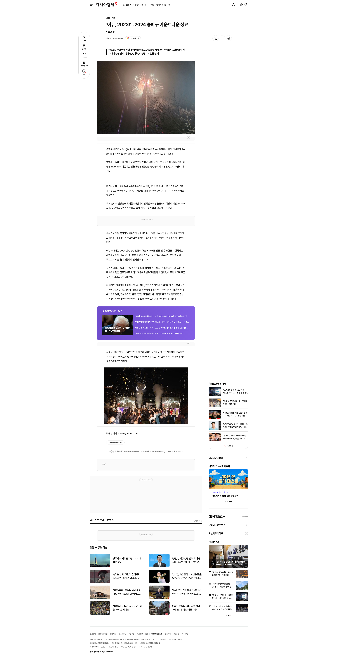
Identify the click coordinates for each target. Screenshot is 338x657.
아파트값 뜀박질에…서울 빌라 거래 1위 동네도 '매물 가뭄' (186, 608)
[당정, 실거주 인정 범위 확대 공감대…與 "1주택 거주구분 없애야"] (159, 566)
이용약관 (168, 634)
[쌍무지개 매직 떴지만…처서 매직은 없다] (100, 566)
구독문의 (131, 634)
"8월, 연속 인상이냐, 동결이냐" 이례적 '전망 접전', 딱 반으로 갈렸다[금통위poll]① (186, 592)
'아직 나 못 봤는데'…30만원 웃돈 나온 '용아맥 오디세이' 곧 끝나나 (222, 598)
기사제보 (140, 634)
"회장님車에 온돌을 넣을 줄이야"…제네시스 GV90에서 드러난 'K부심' (127, 592)
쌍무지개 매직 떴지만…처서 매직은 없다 (127, 560)
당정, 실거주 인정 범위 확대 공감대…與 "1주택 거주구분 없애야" (186, 560)
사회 (108, 18)
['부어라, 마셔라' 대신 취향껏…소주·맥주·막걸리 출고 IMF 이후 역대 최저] (215, 441)
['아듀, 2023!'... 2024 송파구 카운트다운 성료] (146, 97)
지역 (113, 18)
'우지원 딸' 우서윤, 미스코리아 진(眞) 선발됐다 (235, 402)
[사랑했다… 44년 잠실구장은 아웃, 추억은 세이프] (100, 614)
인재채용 (113, 634)
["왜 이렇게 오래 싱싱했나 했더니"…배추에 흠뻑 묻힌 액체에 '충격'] (242, 589)
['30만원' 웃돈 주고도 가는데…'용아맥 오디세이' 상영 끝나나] (215, 395)
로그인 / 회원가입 (233, 5)
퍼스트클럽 (122, 634)
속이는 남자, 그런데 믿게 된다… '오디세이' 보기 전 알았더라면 (127, 576)
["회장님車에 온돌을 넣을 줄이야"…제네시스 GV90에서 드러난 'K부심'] (100, 598)
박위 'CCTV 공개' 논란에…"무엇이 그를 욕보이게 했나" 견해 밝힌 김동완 (235, 426)
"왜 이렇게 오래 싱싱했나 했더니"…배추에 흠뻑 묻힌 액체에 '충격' (159, 333)
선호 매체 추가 (134, 38)
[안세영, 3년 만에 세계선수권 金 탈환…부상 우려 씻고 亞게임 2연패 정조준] (159, 582)
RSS (146, 634)
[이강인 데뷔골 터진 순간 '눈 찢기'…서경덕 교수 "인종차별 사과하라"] (215, 418)
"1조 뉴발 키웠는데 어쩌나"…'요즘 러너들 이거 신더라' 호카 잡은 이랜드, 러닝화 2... (162, 328)
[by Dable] (197, 521)
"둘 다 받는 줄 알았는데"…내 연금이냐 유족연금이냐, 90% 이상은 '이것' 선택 (162, 316)
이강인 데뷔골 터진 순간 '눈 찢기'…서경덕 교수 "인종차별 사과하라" (235, 414)
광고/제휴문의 (102, 634)
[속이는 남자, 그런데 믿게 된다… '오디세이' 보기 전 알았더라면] (100, 582)
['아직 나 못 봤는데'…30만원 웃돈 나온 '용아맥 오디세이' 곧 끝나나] (242, 600)
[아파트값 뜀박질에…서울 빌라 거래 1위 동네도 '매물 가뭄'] (159, 614)
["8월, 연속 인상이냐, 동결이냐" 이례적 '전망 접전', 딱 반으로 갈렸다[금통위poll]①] (159, 598)
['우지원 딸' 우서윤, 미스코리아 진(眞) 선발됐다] (215, 406)
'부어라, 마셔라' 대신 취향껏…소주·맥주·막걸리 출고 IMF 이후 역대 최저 (235, 437)
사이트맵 (185, 634)
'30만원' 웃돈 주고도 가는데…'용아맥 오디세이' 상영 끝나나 (235, 391)
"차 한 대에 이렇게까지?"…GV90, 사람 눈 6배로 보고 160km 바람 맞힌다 (162, 322)
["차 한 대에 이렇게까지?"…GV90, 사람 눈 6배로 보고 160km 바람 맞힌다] (242, 612)
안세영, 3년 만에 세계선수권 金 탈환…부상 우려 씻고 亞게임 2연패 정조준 (187, 576)
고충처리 (176, 634)
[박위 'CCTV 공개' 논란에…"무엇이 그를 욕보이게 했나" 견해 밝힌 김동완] (215, 429)
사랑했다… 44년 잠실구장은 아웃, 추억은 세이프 (127, 608)
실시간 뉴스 (127, 5)
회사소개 (93, 634)
